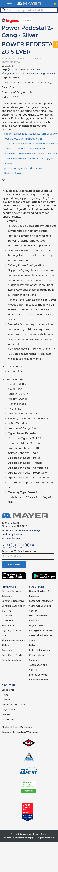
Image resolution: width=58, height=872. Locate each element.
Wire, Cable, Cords (12, 655)
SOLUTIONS (37, 586)
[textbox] (29, 10)
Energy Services (38, 674)
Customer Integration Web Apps (20, 732)
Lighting (6, 630)
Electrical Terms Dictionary (17, 727)
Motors (6, 635)
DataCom (7, 615)
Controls (16, 630)
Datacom (34, 645)
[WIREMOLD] (17, 20)
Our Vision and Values (14, 704)
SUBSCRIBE (14, 564)
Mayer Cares (8, 709)
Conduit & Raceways (13, 601)
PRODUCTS (9, 586)
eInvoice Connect (11, 538)
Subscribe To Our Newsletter (19, 551)
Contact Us (8, 719)
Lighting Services (39, 679)
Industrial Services (39, 650)
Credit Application (12, 534)
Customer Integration (41, 601)
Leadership (8, 689)
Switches (7, 650)
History (6, 699)
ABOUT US (8, 685)
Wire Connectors (11, 660)
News (5, 694)
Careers (6, 714)
